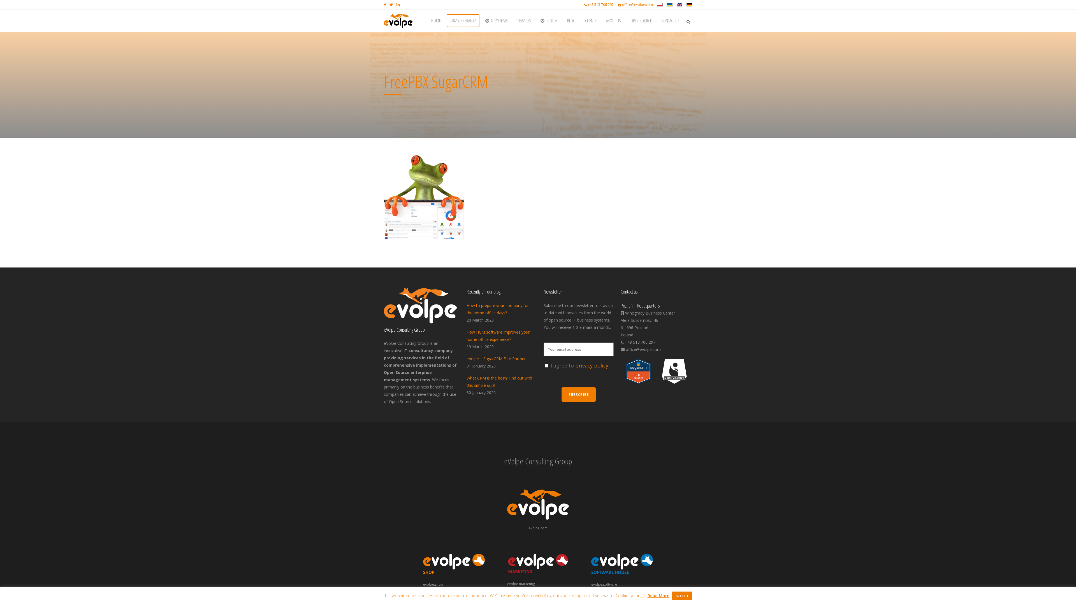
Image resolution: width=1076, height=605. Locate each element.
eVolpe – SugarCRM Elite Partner (496, 358)
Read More (658, 595)
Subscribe (579, 394)
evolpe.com (538, 528)
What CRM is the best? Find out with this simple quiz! (499, 381)
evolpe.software (604, 584)
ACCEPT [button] (682, 595)
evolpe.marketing (521, 583)
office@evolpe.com (637, 4)
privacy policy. (592, 365)
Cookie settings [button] (630, 595)
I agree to (580, 365)
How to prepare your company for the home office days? (498, 309)
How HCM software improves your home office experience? (498, 335)
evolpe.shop (433, 584)
